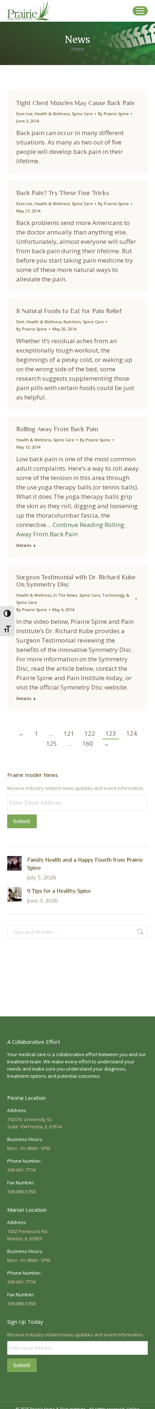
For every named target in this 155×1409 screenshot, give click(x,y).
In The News (65, 595)
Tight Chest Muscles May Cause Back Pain (75, 103)
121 (68, 733)
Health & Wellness (52, 113)
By (113, 113)
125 (51, 743)
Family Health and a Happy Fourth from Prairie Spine (85, 864)
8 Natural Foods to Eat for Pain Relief (69, 311)
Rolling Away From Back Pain (57, 429)
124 (131, 733)
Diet (20, 321)
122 (89, 733)
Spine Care (82, 113)
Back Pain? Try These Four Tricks (62, 192)
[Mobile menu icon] (140, 11)
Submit (21, 821)
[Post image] (14, 863)
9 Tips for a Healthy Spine (59, 891)
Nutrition (72, 321)
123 (110, 733)
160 (87, 743)
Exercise (24, 113)
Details (23, 545)
